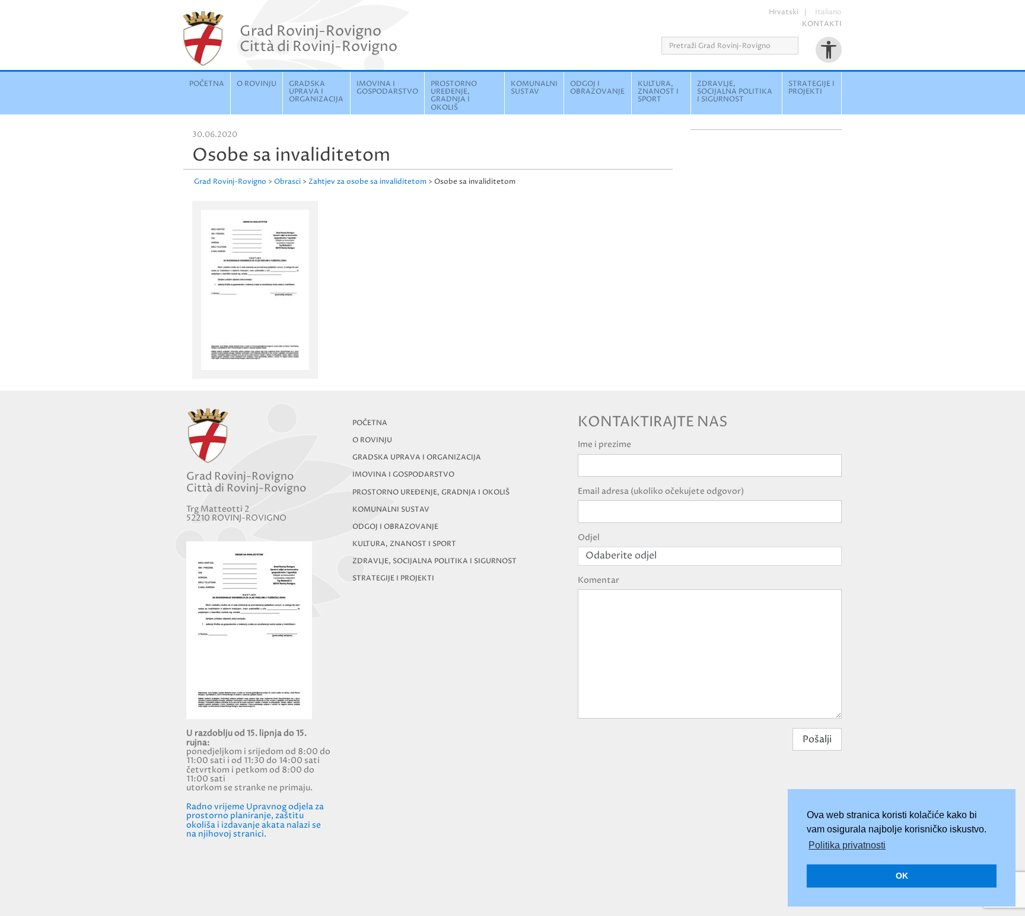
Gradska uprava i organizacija (316, 91)
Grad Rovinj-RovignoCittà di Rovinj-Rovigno (318, 38)
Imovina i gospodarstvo (387, 88)
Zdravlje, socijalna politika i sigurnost (734, 91)
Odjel (589, 537)
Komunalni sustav (534, 88)
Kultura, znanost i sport (658, 91)
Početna (206, 84)
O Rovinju (256, 84)
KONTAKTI (822, 24)
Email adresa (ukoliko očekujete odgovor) (661, 491)
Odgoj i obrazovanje (597, 88)
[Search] (802, 46)
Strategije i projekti (811, 88)
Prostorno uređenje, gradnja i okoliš (454, 96)
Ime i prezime (604, 444)
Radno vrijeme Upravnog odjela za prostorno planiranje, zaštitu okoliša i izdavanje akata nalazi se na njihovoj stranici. (255, 820)
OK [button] (902, 875)
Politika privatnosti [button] (847, 845)
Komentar (598, 580)
